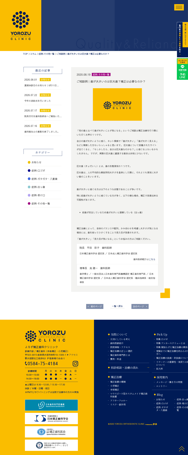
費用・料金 (115, 359)
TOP (25, 53)
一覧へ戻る (117, 306)
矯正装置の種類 (118, 381)
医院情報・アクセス (120, 347)
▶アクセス (72, 354)
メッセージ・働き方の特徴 (169, 382)
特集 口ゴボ (162, 339)
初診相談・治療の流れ (124, 368)
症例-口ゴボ (162, 403)
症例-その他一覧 (47, 53)
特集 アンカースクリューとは (170, 343)
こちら (152, 259)
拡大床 (159, 368)
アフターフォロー (118, 400)
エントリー (161, 386)
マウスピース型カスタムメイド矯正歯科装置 (128, 395)
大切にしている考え (120, 339)
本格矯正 (114, 389)
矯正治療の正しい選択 (121, 351)
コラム (33, 53)
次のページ (140, 306)
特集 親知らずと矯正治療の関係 (172, 347)
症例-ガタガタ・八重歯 (162, 409)
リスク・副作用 (118, 404)
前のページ (95, 306)
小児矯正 (114, 385)
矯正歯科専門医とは (120, 355)
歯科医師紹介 (116, 343)
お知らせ (160, 399)
